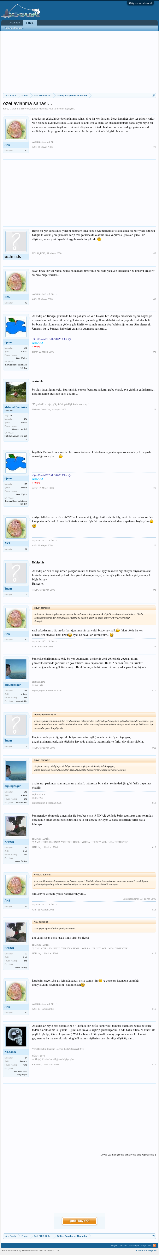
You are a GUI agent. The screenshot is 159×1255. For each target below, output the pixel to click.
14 (26, 1058)
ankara (24, 694)
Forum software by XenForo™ (30, 1250)
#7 (154, 545)
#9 (154, 646)
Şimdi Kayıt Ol (79, 1221)
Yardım (122, 1245)
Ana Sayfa (15, 22)
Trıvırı (8, 588)
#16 (154, 1009)
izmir (25, 851)
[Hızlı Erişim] (153, 95)
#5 (154, 409)
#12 (154, 803)
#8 (154, 590)
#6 (154, 488)
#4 (154, 352)
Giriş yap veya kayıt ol (140, 3)
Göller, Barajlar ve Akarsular (24, 108)
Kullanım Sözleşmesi (146, 1250)
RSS (154, 1245)
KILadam (10, 1052)
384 (25, 419)
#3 (154, 299)
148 (25, 690)
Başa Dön (146, 1245)
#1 (154, 147)
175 (25, 348)
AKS (51, 108)
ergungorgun (13, 684)
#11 (154, 747)
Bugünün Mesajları (14, 28)
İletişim (114, 1245)
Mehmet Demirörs (16, 407)
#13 (154, 847)
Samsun (23, 1061)
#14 (154, 909)
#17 (154, 1064)
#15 (154, 953)
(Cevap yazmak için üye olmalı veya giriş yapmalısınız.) (128, 1154)
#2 (154, 253)
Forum (30, 23)
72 (26, 150)
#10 (154, 690)
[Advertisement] (79, 62)
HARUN (9, 841)
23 (26, 847)
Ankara (23, 351)
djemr (8, 342)
